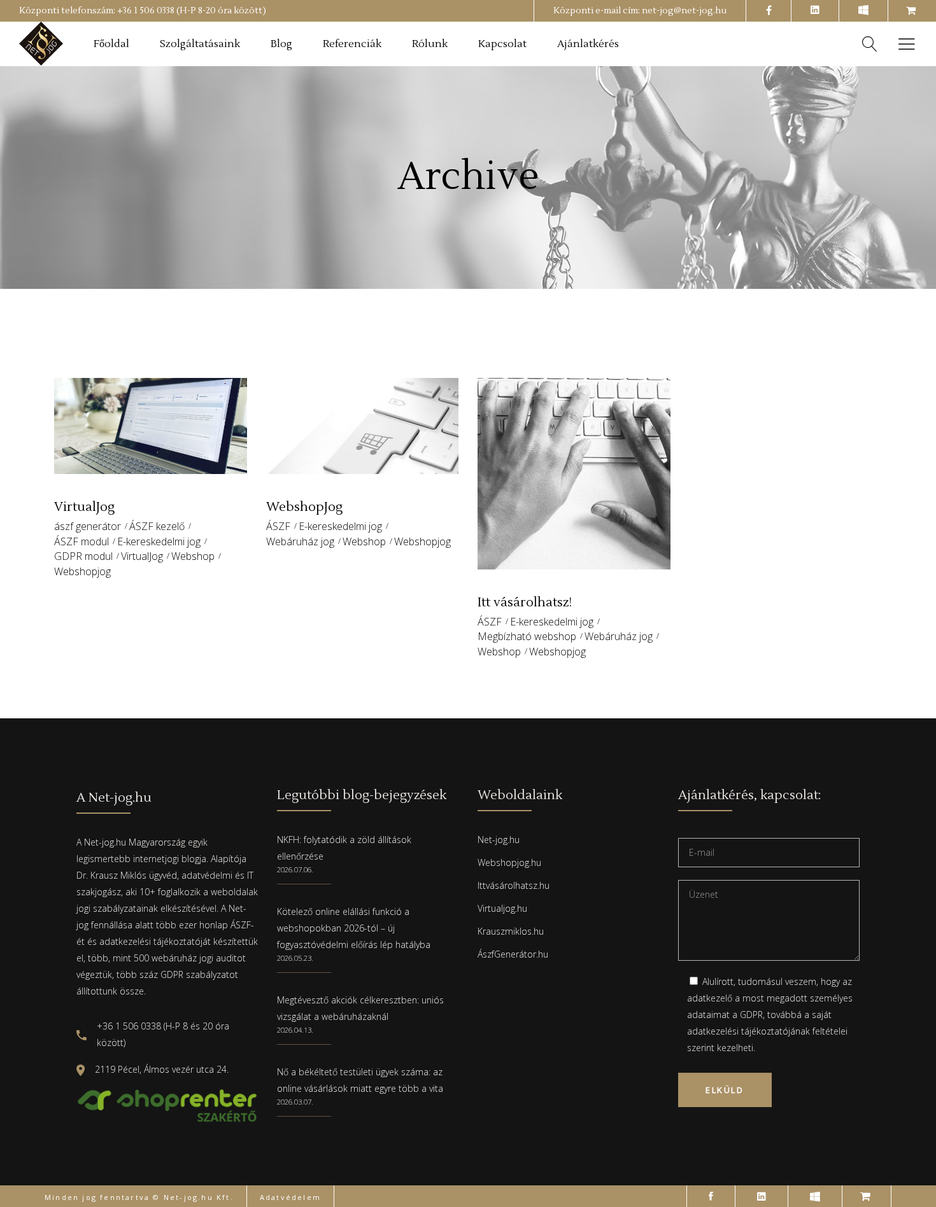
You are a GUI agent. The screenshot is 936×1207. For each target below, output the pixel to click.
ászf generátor (87, 526)
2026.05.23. (295, 958)
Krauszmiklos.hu (511, 931)
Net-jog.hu (499, 840)
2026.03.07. (295, 1101)
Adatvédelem (290, 1197)
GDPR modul (83, 556)
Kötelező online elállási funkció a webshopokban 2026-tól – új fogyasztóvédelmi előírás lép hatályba (353, 928)
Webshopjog (82, 571)
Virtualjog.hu (502, 908)
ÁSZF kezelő (157, 526)
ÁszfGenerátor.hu (513, 954)
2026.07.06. (295, 869)
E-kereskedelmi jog (159, 541)
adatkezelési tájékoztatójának (748, 1031)
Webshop (193, 556)
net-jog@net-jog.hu (684, 11)
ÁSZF (278, 526)
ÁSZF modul (81, 541)
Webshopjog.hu (509, 862)
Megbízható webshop (527, 636)
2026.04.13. (295, 1030)
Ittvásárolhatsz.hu (514, 885)
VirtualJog (142, 556)
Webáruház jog (300, 541)
